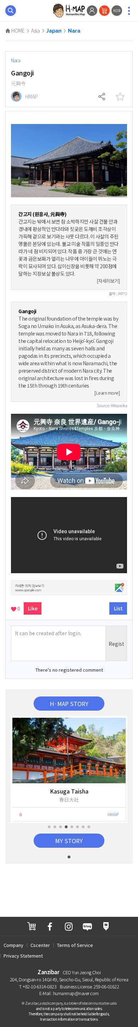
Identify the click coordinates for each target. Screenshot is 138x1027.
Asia (35, 30)
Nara (74, 31)
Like (33, 608)
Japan (54, 31)
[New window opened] (31, 926)
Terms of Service (75, 945)
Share (102, 97)
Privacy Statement (23, 955)
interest (120, 97)
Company (13, 945)
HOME (17, 30)
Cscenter (40, 945)
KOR (116, 10)
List (118, 608)
